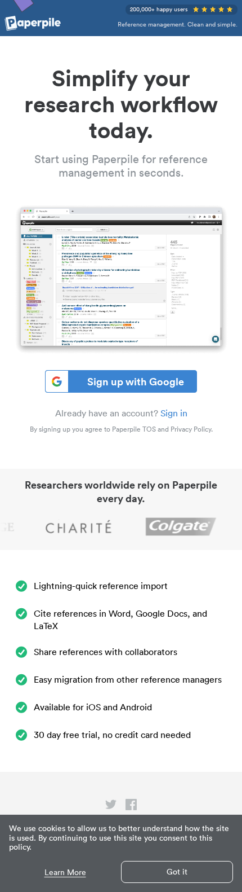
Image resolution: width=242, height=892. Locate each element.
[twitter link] (111, 806)
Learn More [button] (65, 872)
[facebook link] (131, 806)
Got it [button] (177, 872)
